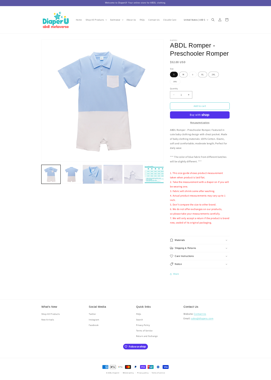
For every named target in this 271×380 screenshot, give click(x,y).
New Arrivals (47, 319)
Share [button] (176, 273)
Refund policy (128, 373)
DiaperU (115, 373)
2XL (213, 74)
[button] (96, 19)
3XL (176, 82)
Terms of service (158, 373)
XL (202, 74)
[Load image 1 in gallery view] (51, 174)
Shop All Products (50, 314)
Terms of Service (144, 330)
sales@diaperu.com (202, 318)
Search (139, 319)
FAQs (138, 314)
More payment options (200, 122)
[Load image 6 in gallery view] (154, 174)
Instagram (94, 319)
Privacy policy (143, 373)
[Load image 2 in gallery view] (71, 174)
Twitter (92, 314)
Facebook (94, 325)
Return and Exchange (147, 336)
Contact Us (200, 314)
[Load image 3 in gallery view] (92, 174)
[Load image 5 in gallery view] (133, 174)
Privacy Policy (143, 325)
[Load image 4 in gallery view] (112, 174)
